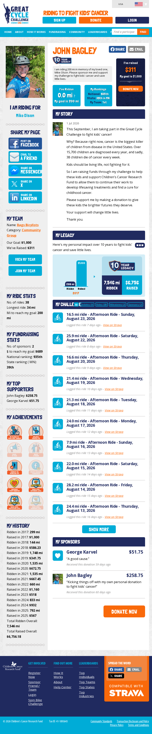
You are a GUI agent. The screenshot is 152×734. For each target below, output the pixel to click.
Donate (96, 20)
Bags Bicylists (28, 225)
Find (143, 32)
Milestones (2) (117, 304)
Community (77, 32)
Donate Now (130, 89)
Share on (31, 170)
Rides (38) (101, 304)
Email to (29, 157)
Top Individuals (86, 675)
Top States (87, 687)
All (76, 304)
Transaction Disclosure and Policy (133, 721)
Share (120, 49)
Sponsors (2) (135, 304)
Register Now (34, 675)
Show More (99, 529)
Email (139, 49)
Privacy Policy (117, 725)
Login (132, 20)
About (19, 32)
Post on (30, 143)
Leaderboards (97, 32)
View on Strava (112, 325)
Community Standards (101, 721)
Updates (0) (87, 304)
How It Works (36, 32)
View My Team (25, 259)
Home (8, 32)
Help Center (62, 687)
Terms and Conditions (138, 725)
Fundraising (57, 32)
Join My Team (25, 270)
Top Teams (87, 682)
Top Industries (86, 694)
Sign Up (59, 20)
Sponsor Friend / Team (34, 685)
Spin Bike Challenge (35, 702)
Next (96, 277)
